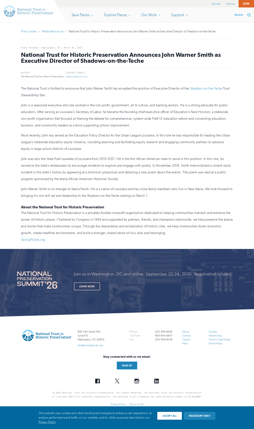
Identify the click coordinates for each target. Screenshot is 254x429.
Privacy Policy (118, 404)
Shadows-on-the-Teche (206, 88)
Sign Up (127, 365)
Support (177, 17)
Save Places (80, 17)
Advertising (215, 335)
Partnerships (215, 343)
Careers (186, 339)
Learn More (87, 286)
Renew (231, 3)
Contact (186, 335)
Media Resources (53, 31)
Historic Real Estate (219, 339)
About (185, 331)
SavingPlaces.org (33, 240)
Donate (216, 3)
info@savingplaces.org (90, 345)
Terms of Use (136, 404)
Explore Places (115, 17)
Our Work (149, 17)
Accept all (170, 415)
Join (246, 3)
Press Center (29, 31)
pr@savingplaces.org (76, 76)
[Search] (250, 14)
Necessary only (199, 415)
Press (185, 343)
